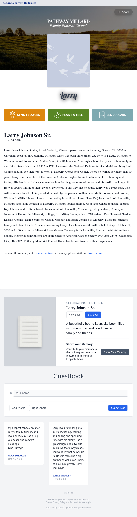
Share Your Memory (115, 352)
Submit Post (118, 407)
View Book (74, 314)
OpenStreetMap (72, 507)
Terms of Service (77, 502)
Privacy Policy (59, 502)
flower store (95, 253)
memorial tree (44, 253)
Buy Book (93, 314)
